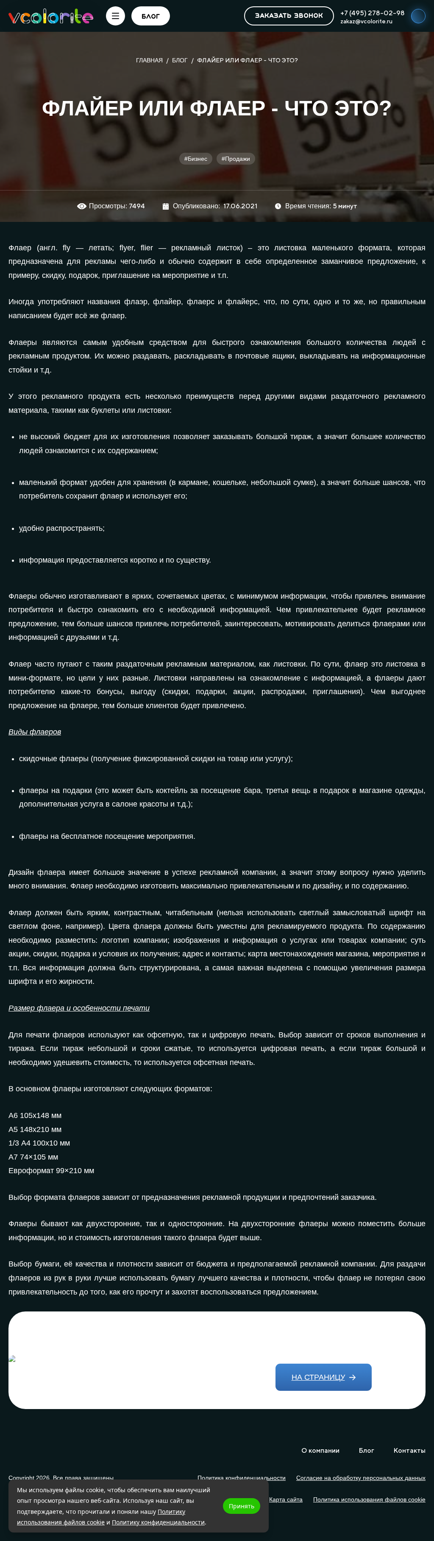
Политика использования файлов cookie (369, 1499)
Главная (149, 60)
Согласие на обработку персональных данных (361, 1477)
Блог (180, 60)
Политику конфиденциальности (158, 1522)
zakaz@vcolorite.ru (366, 21)
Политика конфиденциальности (242, 1477)
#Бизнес (195, 158)
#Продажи (236, 158)
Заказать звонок (289, 16)
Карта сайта (286, 1499)
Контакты (409, 1450)
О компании (320, 1450)
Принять (241, 1506)
